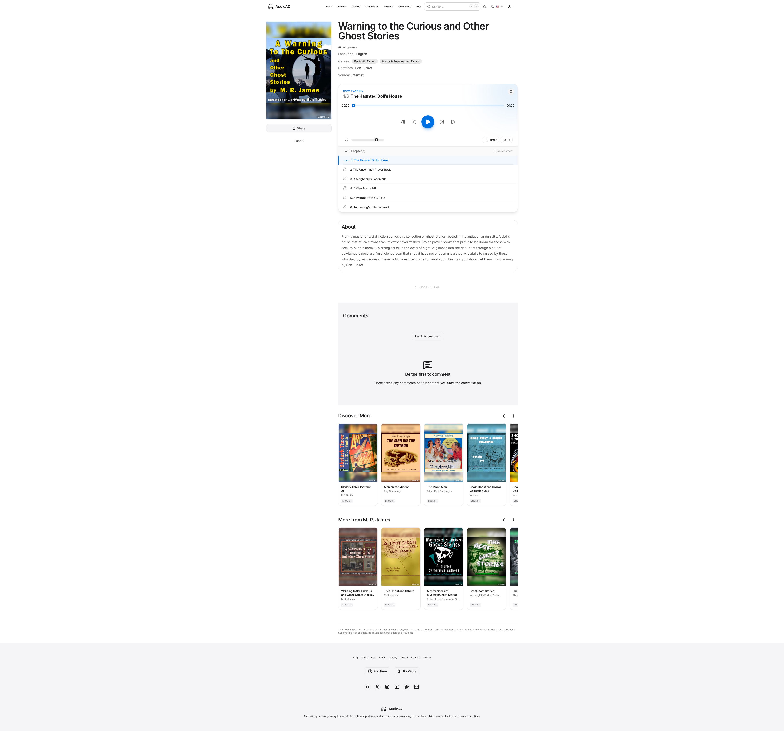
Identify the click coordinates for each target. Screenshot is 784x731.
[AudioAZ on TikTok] (406, 687)
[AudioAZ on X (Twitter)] (377, 687)
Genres (356, 6)
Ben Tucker (363, 68)
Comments (404, 6)
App (373, 657)
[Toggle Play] (427, 121)
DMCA (404, 657)
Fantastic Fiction (364, 61)
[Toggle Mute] (346, 140)
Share (301, 128)
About (364, 657)
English (361, 54)
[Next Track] (453, 122)
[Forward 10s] (442, 122)
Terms (382, 657)
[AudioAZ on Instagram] (387, 687)
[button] (497, 6)
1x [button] (504, 139)
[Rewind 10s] (414, 122)
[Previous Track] (403, 122)
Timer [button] (493, 139)
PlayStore (409, 671)
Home (329, 6)
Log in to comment (428, 336)
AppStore (380, 671)
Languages (371, 6)
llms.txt (427, 657)
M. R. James (347, 46)
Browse (342, 6)
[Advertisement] (428, 287)
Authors (388, 6)
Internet (358, 75)
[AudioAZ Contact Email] (416, 687)
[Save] (511, 91)
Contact (415, 657)
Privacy (393, 657)
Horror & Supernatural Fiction (401, 61)
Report (299, 140)
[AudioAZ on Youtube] (397, 687)
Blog (419, 6)
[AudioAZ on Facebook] (367, 687)
